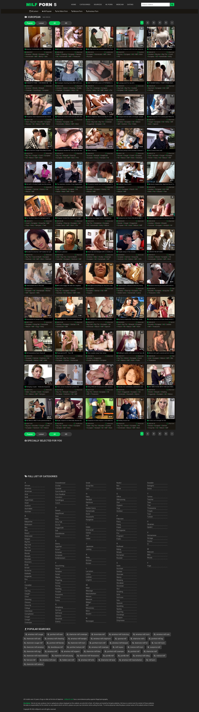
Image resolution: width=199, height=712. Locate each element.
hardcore (28, 259)
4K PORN (109, 4)
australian (28, 509)
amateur (28, 54)
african (27, 485)
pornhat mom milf (98, 643)
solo (46, 56)
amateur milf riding (142, 656)
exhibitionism (60, 558)
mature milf (160, 656)
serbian (119, 571)
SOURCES (98, 4)
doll (56, 531)
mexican (89, 599)
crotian (58, 486)
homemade (29, 56)
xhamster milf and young (63, 656)
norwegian (90, 621)
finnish (57, 583)
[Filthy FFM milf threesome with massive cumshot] (99, 374)
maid (63, 191)
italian (58, 191)
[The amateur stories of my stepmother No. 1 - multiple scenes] (69, 172)
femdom (58, 571)
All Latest (34, 11)
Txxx (173, 288)
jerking (88, 549)
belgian (27, 539)
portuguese (121, 530)
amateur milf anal (49, 660)
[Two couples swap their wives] (99, 341)
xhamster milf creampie (78, 634)
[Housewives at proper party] (38, 307)
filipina (57, 577)
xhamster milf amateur (35, 647)
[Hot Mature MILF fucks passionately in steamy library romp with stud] (38, 408)
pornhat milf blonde (56, 643)
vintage (150, 90)
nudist (119, 483)
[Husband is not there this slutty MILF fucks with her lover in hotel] (130, 206)
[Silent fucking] (99, 138)
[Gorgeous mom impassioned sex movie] (38, 104)
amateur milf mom (142, 634)
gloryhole (58, 619)
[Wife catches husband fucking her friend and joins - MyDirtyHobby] (69, 37)
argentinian (29, 500)
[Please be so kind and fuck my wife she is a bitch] (69, 104)
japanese (89, 546)
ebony (57, 544)
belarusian (28, 536)
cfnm (71, 425)
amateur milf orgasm (72, 651)
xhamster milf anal (108, 660)
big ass (120, 54)
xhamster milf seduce (34, 664)
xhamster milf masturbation (37, 656)
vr (148, 544)
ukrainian (150, 524)
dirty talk (58, 522)
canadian (28, 585)
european (42, 54)
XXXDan (80, 356)
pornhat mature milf (77, 647)
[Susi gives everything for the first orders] (99, 273)
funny (89, 90)
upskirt (149, 527)
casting (58, 324)
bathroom (28, 524)
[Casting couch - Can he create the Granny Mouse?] (69, 307)
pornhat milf (135, 651)
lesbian (168, 324)
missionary (90, 608)
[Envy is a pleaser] (69, 239)
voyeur (149, 541)
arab (26, 497)
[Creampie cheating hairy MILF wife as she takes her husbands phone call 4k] (69, 70)
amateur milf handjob (78, 639)
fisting (57, 586)
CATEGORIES (85, 4)
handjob (102, 158)
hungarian (89, 520)
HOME (73, 4)
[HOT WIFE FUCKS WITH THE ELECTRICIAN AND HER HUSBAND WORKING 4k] (160, 374)
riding (119, 549)
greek (88, 483)
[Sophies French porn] (130, 172)
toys (149, 514)
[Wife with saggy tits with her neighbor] (69, 273)
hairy (73, 90)
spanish (155, 124)
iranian (88, 533)
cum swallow (60, 494)
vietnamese (151, 535)
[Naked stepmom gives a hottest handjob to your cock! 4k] (160, 206)
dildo (57, 519)
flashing (58, 589)
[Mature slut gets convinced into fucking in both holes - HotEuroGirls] (160, 341)
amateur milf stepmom (102, 639)
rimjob (119, 552)
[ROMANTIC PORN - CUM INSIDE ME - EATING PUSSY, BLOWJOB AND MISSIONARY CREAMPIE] (38, 70)
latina (139, 293)
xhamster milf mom (77, 643)
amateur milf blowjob (120, 643)
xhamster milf (151, 651)
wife (140, 259)
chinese (28, 602)
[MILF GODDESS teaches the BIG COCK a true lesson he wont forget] (99, 307)
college (27, 608)
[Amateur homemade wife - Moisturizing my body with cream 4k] (38, 37)
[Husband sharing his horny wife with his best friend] (160, 273)
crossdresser (60, 483)
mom (109, 54)
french (150, 158)
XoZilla (50, 119)
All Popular (48, 11)
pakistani (120, 519)
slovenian (120, 586)
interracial (90, 326)
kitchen (159, 259)
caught (27, 594)
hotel (130, 225)
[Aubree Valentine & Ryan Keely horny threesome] (160, 307)
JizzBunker (109, 52)
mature (38, 124)
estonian (58, 552)
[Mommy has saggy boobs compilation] (99, 206)
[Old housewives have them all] (38, 341)
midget (88, 602)
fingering (58, 580)
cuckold (134, 88)
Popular (30, 23)
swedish (150, 483)
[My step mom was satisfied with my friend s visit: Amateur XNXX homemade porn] (99, 37)
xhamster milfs (139, 639)
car (26, 588)
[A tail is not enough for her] (160, 408)
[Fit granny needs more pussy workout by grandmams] (99, 172)
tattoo (149, 497)
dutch (39, 392)
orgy (27, 225)
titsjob (149, 511)
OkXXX (142, 187)
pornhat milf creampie (115, 651)
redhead (48, 259)
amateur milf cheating (55, 639)
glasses (28, 124)
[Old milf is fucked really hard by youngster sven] (38, 172)
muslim (88, 614)
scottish (120, 569)
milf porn (151, 660)
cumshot (151, 225)
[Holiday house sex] (130, 408)
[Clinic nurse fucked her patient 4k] (69, 374)
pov (119, 56)
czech (171, 54)
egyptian (58, 546)
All (55, 23)
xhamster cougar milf (34, 643)
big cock (120, 88)
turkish (150, 517)
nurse (119, 488)
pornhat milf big (157, 639)
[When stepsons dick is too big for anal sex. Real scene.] (99, 104)
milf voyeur (119, 647)
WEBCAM (120, 4)
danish (57, 510)
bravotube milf (99, 634)
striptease (120, 620)
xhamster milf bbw (93, 651)
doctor (57, 525)
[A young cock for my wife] (130, 70)
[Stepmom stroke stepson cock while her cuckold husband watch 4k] (99, 408)
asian (27, 503)
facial (140, 358)
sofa (118, 594)
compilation (97, 223)
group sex (42, 223)
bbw (95, 257)
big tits (164, 54)
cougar (150, 122)
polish (119, 527)
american (28, 491)
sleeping (120, 580)
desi (57, 516)
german (78, 54)
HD (66, 23)
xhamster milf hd (140, 643)
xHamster (49, 52)
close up (72, 155)
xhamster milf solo (33, 639)
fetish (57, 574)
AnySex (141, 52)
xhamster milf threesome (89, 656)
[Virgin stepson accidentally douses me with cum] (69, 408)
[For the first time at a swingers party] (38, 206)
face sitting (59, 566)
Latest (41, 23)
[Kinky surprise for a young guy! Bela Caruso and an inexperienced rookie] (160, 104)
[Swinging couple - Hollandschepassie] (38, 374)
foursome (59, 594)
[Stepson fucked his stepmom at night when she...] (69, 206)
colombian (28, 611)
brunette (40, 122)
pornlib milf (109, 656)
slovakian (120, 583)
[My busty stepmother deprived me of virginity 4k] (160, 172)
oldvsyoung (121, 499)
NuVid (172, 322)
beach (27, 533)
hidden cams (60, 225)
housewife (44, 324)
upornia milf (121, 639)
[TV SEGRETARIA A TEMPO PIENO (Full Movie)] (160, 70)
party (32, 225)
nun (118, 486)
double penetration (93, 360)
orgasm (89, 293)
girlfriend (58, 613)
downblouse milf (56, 647)
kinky (170, 56)
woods (149, 558)
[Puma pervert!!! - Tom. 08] (69, 341)
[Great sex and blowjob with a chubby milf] (99, 239)
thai (149, 505)
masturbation (91, 594)
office (119, 497)
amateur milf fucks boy (120, 634)
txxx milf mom (159, 643)
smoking (120, 592)
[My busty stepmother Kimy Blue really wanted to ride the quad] (130, 307)
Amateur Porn (93, 11)
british (66, 88)
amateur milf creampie (99, 647)
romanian (120, 555)
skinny (41, 56)
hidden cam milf (68, 660)
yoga (149, 566)
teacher (150, 499)
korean (88, 563)
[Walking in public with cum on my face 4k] (130, 341)
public (134, 124)
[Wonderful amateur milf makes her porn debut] (38, 239)
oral (118, 502)
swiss (149, 488)
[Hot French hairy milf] (160, 138)
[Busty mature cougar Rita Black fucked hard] (38, 138)
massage (89, 591)
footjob (58, 592)
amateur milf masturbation (131, 660)
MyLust (50, 423)
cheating (64, 54)
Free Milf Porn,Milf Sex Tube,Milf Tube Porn (41, 4)
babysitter (28, 522)
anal (27, 122)
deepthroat (104, 155)
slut (172, 358)
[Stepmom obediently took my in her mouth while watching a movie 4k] (69, 138)
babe (58, 54)
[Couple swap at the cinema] (130, 239)
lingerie (131, 90)
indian (88, 527)
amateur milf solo (163, 634)
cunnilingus (37, 90)
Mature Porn (77, 11)
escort (57, 549)
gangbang (59, 607)
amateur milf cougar (35, 634)
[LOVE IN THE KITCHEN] (160, 239)
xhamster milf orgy (33, 651)
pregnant (120, 536)
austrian (89, 155)
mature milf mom (136, 647)
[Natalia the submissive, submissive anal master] (130, 374)
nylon (48, 124)
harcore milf (31, 660)
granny (42, 189)
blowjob (41, 88)
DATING (130, 4)
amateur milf (52, 651)
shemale (120, 574)
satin (118, 566)
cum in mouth (37, 257)
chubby (79, 88)
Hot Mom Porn (62, 11)
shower (159, 191)
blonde (35, 54)
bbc (26, 527)
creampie (29, 90)
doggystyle (90, 124)
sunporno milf (155, 647)
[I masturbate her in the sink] (38, 273)
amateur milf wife (87, 660)
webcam (150, 552)
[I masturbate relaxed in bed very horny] (130, 273)
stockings (139, 158)
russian (89, 56)
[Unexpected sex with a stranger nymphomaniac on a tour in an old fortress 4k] (130, 104)
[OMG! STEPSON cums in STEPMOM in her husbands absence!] (99, 70)
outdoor (124, 124)
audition (28, 506)
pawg (119, 524)
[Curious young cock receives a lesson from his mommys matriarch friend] (130, 138)
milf (36, 56)
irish (87, 536)
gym (87, 488)
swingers (38, 225)
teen (165, 191)
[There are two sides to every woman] (160, 37)
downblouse (59, 533)
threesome (76, 56)
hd (47, 54)
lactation (89, 571)
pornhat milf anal (56, 634)
